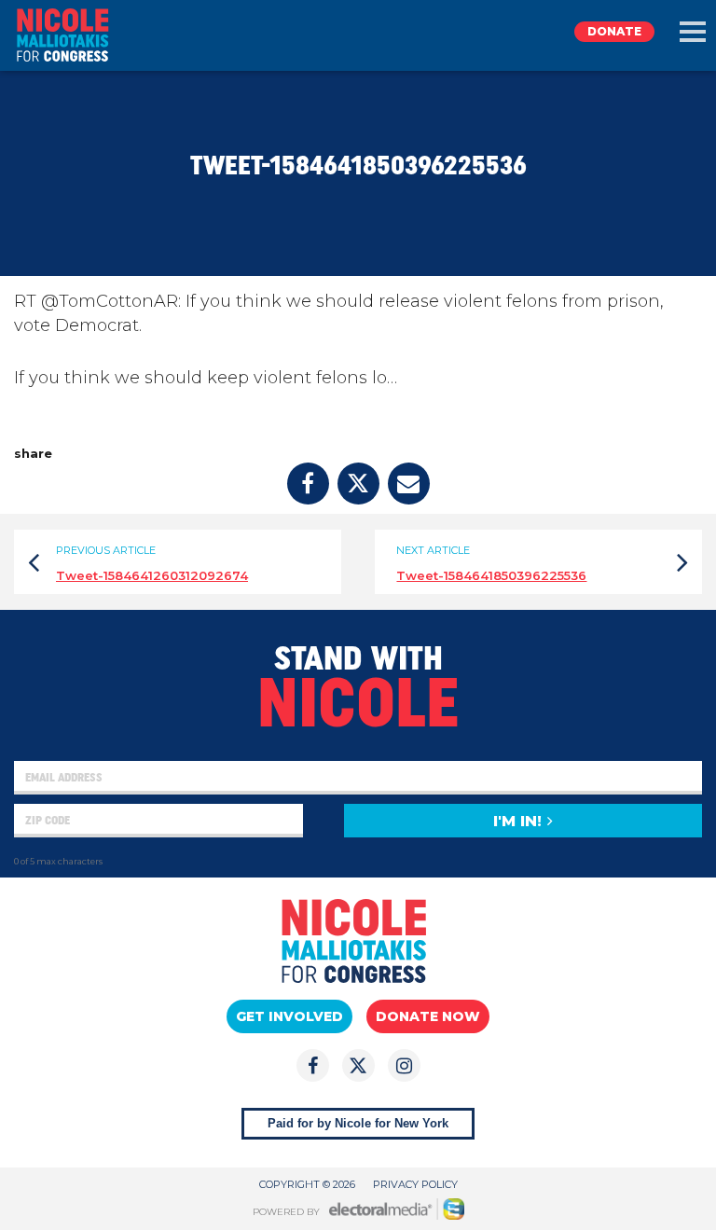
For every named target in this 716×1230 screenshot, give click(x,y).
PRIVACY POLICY (415, 1184)
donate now (428, 1016)
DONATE (614, 31)
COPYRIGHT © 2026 (307, 1184)
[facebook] (308, 483)
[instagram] (404, 1065)
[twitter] (358, 483)
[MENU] (693, 31)
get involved (289, 1016)
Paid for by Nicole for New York (358, 1123)
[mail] (409, 483)
